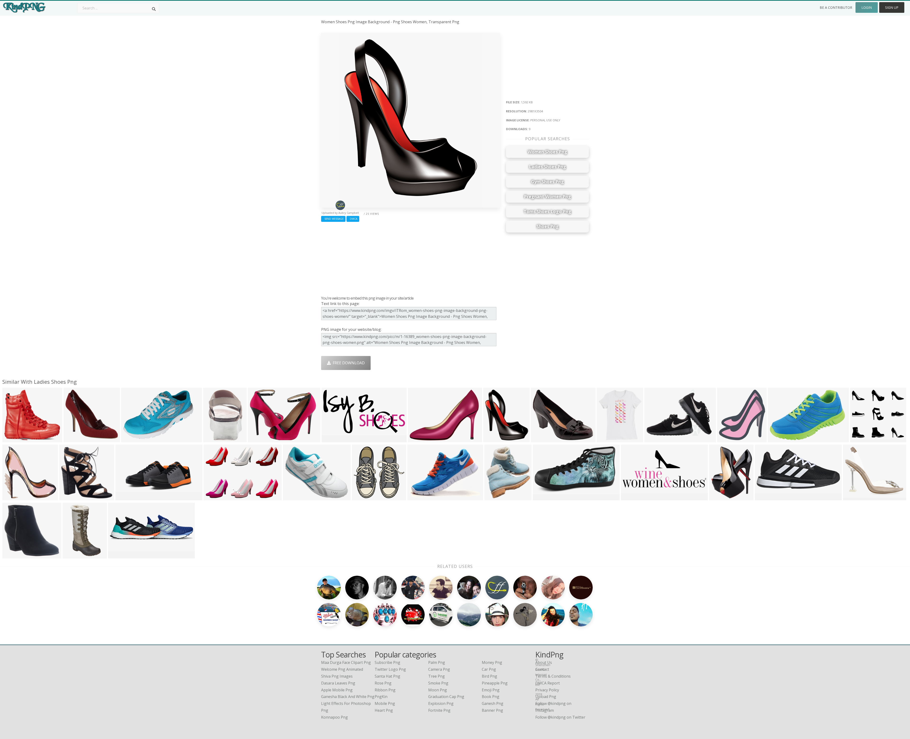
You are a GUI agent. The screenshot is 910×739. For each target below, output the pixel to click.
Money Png (492, 662)
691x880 (717, 497)
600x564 (858, 439)
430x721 (71, 555)
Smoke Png (438, 683)
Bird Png (489, 676)
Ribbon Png (385, 690)
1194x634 (331, 439)
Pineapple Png (495, 683)
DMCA (352, 218)
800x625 (291, 497)
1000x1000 (607, 439)
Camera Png (439, 669)
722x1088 (212, 439)
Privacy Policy (547, 690)
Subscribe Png (387, 662)
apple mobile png (337, 690)
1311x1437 (727, 439)
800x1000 (852, 497)
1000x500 (630, 497)
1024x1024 (655, 439)
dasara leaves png (338, 683)
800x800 (776, 439)
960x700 (212, 497)
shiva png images (337, 676)
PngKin (381, 696)
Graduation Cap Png (446, 696)
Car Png (489, 669)
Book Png (490, 696)
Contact (542, 669)
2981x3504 (494, 439)
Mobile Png (385, 703)
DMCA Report (547, 683)
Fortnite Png (439, 710)
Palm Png (436, 662)
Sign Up (891, 7)
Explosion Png (441, 703)
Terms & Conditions (553, 676)
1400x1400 (13, 555)
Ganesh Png (492, 703)
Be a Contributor (836, 7)
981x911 (11, 439)
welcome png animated (342, 669)
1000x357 (117, 555)
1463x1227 (541, 439)
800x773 (72, 439)
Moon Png (437, 690)
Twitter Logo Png (390, 669)
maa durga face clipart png (346, 662)
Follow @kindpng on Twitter (560, 717)
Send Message (333, 218)
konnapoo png (334, 717)
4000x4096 (362, 497)
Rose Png (383, 683)
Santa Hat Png (387, 676)
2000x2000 (765, 497)
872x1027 (494, 497)
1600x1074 (131, 439)
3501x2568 (418, 439)
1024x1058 (70, 497)
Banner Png (492, 710)
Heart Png (384, 710)
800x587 (416, 497)
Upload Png (545, 696)
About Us (543, 662)
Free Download (348, 362)
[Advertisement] (410, 257)
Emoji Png (491, 690)
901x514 (541, 497)
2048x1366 (126, 497)
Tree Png (436, 676)
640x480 (256, 439)
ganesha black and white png (347, 696)
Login (866, 7)
